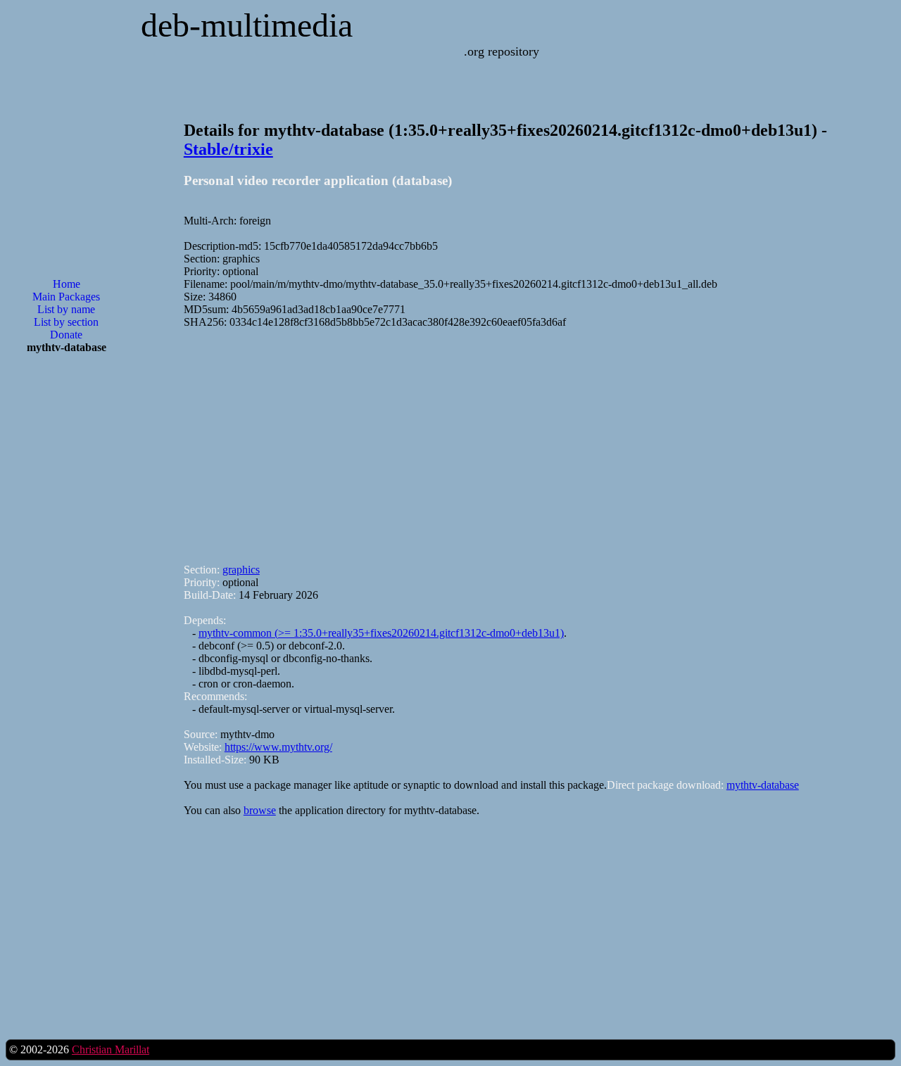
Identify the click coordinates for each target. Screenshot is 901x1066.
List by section (66, 322)
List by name (66, 309)
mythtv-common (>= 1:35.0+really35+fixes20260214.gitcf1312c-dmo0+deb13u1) (381, 633)
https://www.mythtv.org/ (278, 747)
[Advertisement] (66, 590)
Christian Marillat (110, 1049)
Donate (66, 335)
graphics (241, 570)
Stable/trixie (228, 149)
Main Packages (66, 297)
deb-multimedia (247, 25)
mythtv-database (762, 785)
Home (66, 284)
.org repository (501, 51)
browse (260, 810)
